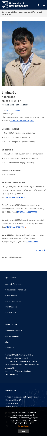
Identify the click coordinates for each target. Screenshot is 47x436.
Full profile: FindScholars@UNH (22, 120)
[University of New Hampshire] (17, 4)
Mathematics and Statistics (15, 104)
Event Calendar (11, 307)
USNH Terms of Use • (32, 364)
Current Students (12, 336)
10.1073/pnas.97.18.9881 (14, 227)
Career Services (11, 295)
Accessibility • (10, 368)
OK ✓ (24, 431)
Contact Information (13, 301)
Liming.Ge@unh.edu (15, 110)
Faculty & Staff (10, 312)
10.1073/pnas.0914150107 (15, 197)
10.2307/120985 (32, 242)
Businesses (9, 348)
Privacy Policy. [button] (23, 426)
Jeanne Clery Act (11, 374)
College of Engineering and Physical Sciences (22, 13)
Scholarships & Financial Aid (15, 290)
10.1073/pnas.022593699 (27, 212)
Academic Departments (14, 284)
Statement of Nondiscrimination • (18, 371)
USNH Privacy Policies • (14, 364)
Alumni (7, 342)
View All (39, 250)
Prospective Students (13, 331)
